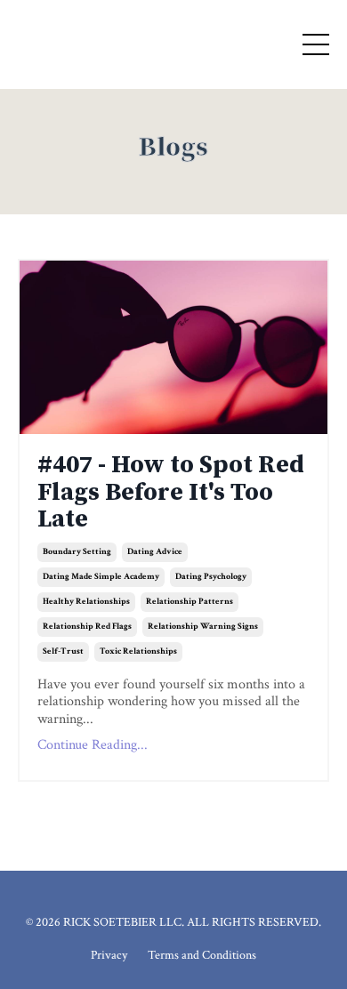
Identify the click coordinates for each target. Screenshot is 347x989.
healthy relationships (86, 601)
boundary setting (77, 552)
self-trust (63, 651)
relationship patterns (189, 601)
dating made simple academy (101, 577)
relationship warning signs (203, 626)
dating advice (154, 552)
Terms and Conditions (202, 955)
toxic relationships (138, 651)
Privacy (109, 955)
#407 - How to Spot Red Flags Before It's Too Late (170, 493)
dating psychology (210, 577)
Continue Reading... (92, 744)
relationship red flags (87, 626)
